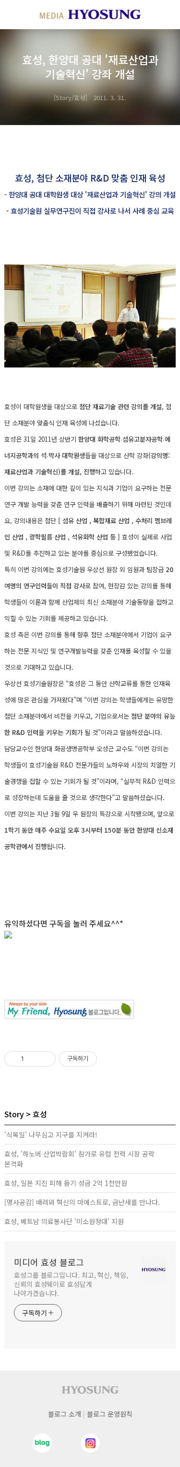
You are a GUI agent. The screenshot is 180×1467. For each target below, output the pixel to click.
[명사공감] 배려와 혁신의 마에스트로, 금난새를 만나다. (82, 1202)
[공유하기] (33, 1059)
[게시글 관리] (45, 1059)
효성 (40, 1114)
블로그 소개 (64, 1414)
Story (14, 1114)
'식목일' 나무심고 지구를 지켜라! (50, 1134)
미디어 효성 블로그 (49, 1262)
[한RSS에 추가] (90, 935)
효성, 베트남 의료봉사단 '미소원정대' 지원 (64, 1221)
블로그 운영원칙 (109, 1414)
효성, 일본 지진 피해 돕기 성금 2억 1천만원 (65, 1183)
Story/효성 (70, 97)
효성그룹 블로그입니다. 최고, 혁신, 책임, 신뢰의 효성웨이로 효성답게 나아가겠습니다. (71, 1284)
